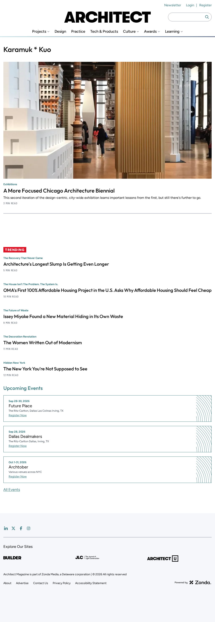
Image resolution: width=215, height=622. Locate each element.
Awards (150, 31)
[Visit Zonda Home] (193, 582)
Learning (172, 31)
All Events (11, 489)
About (7, 583)
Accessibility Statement (90, 583)
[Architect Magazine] (107, 17)
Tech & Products (104, 31)
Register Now (18, 415)
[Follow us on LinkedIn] (5, 528)
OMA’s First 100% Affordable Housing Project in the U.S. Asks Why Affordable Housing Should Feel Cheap (107, 290)
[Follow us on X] (13, 528)
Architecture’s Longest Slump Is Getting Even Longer (56, 264)
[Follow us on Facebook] (21, 528)
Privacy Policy (62, 583)
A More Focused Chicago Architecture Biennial (59, 190)
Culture (129, 31)
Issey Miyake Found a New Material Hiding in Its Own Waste (63, 316)
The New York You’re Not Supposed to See (45, 369)
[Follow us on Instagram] (28, 528)
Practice (78, 31)
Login (190, 5)
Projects (39, 31)
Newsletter (172, 5)
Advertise (22, 583)
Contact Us (40, 583)
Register (205, 5)
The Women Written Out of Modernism (42, 342)
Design (60, 31)
